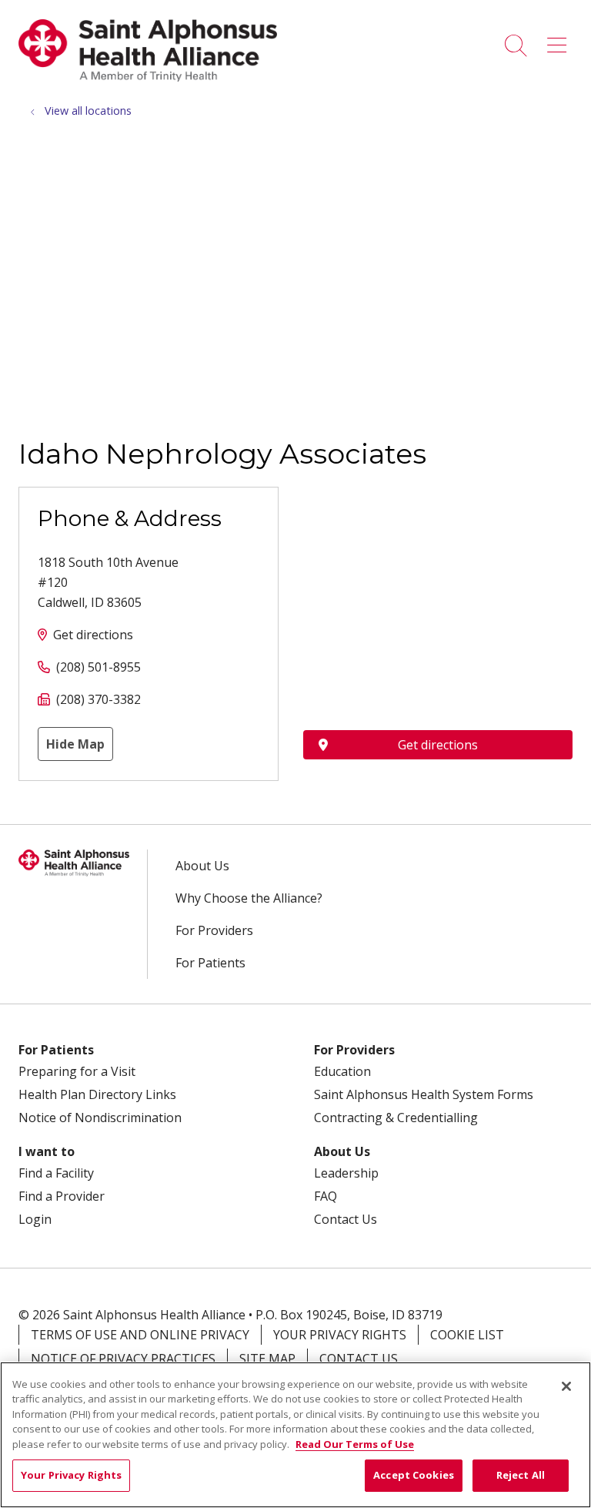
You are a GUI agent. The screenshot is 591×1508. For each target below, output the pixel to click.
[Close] (566, 1386)
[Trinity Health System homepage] (147, 77)
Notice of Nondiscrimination (100, 1117)
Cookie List (467, 1334)
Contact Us (345, 1219)
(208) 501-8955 (98, 666)
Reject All (520, 1475)
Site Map (267, 1358)
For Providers (214, 930)
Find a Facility (56, 1173)
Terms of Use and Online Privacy (140, 1334)
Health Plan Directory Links (97, 1094)
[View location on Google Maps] (438, 571)
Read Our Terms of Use (355, 1444)
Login (35, 1219)
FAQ (325, 1196)
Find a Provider (61, 1196)
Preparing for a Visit (76, 1071)
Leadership (346, 1173)
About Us (202, 865)
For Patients (210, 962)
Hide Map (75, 744)
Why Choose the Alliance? (248, 898)
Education (342, 1071)
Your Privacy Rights (339, 1334)
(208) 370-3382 (98, 699)
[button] (560, 40)
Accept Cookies (413, 1475)
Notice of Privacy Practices (123, 1358)
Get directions (93, 634)
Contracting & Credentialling (396, 1117)
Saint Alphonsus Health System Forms (423, 1094)
